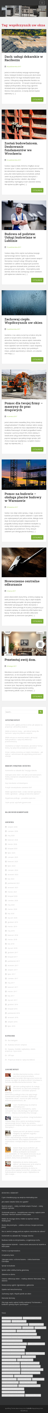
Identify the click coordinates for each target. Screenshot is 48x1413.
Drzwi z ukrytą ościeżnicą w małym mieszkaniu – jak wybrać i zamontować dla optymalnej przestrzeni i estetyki (24, 754)
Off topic (11, 1055)
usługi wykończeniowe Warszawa (29, 1386)
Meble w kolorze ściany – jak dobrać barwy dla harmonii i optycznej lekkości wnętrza (22, 732)
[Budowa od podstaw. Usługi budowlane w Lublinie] (24, 215)
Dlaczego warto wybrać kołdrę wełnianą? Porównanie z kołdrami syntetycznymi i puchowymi (22, 1303)
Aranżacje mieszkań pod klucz (11, 1318)
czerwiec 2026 (13, 831)
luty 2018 (11, 944)
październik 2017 (14, 961)
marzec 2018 (12, 939)
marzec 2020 (12, 909)
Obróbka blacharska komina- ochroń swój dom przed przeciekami (26, 1075)
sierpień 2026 (12, 827)
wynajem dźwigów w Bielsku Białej (13, 1395)
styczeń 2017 (12, 1000)
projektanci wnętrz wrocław (11, 1369)
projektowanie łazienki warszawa (32, 1369)
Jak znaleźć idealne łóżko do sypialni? (15, 1202)
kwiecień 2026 (13, 840)
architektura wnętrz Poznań (32, 1318)
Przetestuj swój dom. (20, 660)
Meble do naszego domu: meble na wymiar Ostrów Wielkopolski (20, 1220)
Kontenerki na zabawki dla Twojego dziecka (21, 770)
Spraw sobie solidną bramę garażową (15, 1270)
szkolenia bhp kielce (24, 1379)
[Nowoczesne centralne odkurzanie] (24, 562)
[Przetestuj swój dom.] (24, 643)
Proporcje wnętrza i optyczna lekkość (21, 1060)
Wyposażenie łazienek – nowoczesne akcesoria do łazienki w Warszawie (24, 1245)
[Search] (40, 712)
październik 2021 (14, 883)
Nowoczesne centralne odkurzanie (22, 583)
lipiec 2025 (11, 853)
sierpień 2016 (12, 1022)
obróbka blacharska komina (11, 1357)
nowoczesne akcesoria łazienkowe (13, 1353)
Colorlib (28, 1408)
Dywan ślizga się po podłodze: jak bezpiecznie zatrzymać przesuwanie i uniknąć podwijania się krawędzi (26, 1150)
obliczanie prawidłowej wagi (35, 1353)
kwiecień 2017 (13, 987)
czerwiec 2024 (13, 870)
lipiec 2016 (11, 1026)
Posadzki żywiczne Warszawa (30, 1366)
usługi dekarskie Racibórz (28, 1382)
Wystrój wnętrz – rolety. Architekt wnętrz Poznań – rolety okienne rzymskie (22, 1207)
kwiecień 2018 (13, 935)
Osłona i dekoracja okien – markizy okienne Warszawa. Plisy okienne (23, 1280)
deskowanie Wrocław (36, 1324)
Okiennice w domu (8, 1274)
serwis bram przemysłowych (31, 1373)
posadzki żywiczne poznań (10, 1366)
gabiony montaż (28, 1328)
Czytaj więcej (37, 99)
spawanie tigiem (7, 1376)
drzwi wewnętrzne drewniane (11, 1328)
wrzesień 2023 (13, 874)
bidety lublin (6, 1321)
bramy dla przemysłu (19, 1321)
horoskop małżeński (8, 1331)
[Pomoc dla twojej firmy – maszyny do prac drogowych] (24, 384)
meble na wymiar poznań (36, 1344)
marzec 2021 (12, 892)
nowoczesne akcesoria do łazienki (13, 1350)
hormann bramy (40, 1328)
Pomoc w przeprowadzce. (11, 1251)
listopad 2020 (12, 896)
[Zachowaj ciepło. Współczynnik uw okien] (24, 302)
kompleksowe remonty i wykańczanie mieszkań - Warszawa (21, 1337)
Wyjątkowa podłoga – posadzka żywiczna (20, 798)
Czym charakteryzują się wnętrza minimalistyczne (25, 1106)
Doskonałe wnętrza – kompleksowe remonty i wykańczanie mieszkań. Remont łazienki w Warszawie (23, 1213)
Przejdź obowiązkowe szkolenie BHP (18, 787)
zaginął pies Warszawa (33, 1395)
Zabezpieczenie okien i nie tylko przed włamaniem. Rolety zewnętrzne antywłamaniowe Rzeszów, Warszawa (23, 777)
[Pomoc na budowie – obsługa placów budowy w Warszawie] (24, 474)
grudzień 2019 (13, 922)
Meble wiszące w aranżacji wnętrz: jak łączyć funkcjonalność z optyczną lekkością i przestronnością (21, 739)
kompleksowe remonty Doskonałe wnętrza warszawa (19, 1334)
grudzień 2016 (13, 1004)
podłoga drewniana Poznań (30, 1363)
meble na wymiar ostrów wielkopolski (14, 1344)
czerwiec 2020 (13, 900)
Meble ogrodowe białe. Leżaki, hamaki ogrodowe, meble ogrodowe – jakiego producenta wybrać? (23, 793)
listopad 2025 (12, 848)
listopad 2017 (12, 957)
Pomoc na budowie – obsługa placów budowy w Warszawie (23, 497)
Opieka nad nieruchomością (12, 1289)
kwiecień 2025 (13, 861)
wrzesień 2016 (13, 1017)
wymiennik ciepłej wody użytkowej (13, 1392)
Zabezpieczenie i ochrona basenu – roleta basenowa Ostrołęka (21, 1260)
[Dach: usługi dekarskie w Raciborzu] (24, 41)
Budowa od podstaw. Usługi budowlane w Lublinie (20, 237)
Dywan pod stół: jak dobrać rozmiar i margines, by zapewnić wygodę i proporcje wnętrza (26, 1133)
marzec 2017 (12, 991)
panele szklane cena (28, 1357)
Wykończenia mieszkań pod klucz (12, 1389)
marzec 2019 (12, 926)
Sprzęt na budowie (8, 1266)
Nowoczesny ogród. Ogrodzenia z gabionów (18, 1285)
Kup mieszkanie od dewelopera (16, 783)
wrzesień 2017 (13, 965)
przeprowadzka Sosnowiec (11, 1373)
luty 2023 (11, 879)
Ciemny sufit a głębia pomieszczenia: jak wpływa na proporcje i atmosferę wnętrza (23, 726)
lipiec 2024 (11, 866)
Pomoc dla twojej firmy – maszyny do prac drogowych (24, 406)
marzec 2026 (12, 844)
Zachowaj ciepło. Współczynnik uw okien (23, 321)
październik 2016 (14, 1013)
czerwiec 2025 (13, 857)
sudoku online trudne (9, 1379)
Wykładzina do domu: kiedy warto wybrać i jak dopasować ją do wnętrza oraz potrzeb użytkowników (27, 1164)
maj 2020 (11, 905)
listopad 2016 (12, 1009)
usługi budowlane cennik (10, 1382)
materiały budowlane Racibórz (12, 1340)
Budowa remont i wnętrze (17, 1045)
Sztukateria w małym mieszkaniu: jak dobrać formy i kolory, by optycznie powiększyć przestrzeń (24, 747)
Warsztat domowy (8, 1298)
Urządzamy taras (8, 1255)
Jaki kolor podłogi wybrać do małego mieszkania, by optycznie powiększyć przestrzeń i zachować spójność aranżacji (22, 1089)
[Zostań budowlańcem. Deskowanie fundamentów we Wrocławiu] (24, 124)
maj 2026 (11, 835)
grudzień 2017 (13, 952)
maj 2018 (11, 931)
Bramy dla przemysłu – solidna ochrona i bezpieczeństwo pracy (22, 1226)
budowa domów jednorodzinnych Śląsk (15, 1324)
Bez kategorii (12, 1040)
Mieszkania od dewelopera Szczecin (13, 1347)
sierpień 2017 (12, 970)
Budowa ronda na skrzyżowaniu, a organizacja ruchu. (21, 1240)
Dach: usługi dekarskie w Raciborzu (24, 58)
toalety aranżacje (38, 1379)
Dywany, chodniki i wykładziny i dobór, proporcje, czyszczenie (20, 1050)
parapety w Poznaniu (9, 1360)
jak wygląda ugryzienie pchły (26, 1331)
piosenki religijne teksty (25, 1360)
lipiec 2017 (11, 974)
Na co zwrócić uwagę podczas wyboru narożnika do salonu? (23, 1231)
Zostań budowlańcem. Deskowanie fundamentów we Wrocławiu (21, 148)
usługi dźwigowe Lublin (9, 1386)
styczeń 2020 (12, 918)
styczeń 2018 (12, 948)
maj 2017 (11, 983)
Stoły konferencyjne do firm (23, 1376)
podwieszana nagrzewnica (10, 1363)
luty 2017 (11, 996)
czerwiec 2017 (13, 978)
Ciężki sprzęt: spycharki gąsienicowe (18, 802)
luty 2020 (11, 913)
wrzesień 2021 (13, 887)
